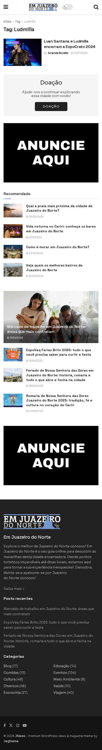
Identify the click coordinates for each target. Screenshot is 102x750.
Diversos (11, 686)
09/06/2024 (36, 216)
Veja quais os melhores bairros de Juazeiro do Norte (54, 267)
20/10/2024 (35, 253)
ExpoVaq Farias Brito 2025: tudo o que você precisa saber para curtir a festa (58, 352)
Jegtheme (11, 741)
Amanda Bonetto (58, 53)
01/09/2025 (35, 411)
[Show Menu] (6, 7)
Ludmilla (30, 21)
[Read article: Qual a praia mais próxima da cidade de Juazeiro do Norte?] (13, 210)
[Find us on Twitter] (11, 725)
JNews (20, 736)
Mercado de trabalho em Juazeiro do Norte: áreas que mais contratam (46, 329)
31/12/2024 (35, 237)
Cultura (10, 679)
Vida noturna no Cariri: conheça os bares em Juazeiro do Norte (61, 228)
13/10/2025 (16, 337)
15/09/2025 (35, 360)
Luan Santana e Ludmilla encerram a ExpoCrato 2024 (69, 44)
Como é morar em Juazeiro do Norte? (57, 247)
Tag (17, 21)
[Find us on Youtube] (25, 725)
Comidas (11, 673)
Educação (61, 666)
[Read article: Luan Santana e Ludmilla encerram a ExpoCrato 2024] (23, 52)
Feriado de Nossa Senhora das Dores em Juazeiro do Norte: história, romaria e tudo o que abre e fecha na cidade (59, 375)
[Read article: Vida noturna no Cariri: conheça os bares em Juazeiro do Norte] (13, 231)
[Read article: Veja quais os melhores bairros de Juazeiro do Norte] (13, 270)
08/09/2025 (35, 385)
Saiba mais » (14, 589)
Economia (12, 692)
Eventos (12, 43)
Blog (7, 666)
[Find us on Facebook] (5, 725)
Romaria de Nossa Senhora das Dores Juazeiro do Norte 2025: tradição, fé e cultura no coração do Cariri (59, 400)
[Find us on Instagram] (17, 725)
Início (7, 21)
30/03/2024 (35, 276)
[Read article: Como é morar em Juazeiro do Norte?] (13, 251)
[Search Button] (96, 7)
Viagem (59, 692)
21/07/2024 (80, 53)
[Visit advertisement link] (51, 152)
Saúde (58, 686)
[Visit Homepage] (43, 7)
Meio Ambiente (66, 679)
